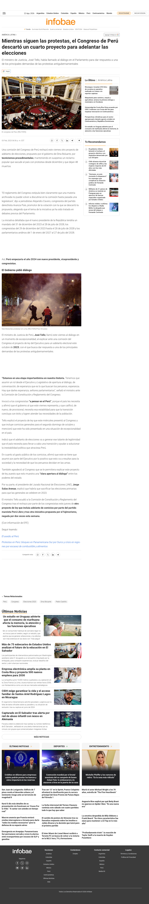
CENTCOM (78, 29)
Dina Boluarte (46, 602)
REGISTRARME (124, 13)
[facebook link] (17, 863)
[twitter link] (22, 863)
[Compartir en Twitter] (62, 140)
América (49, 854)
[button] (4, 13)
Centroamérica (98, 13)
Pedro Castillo (61, 602)
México (81, 13)
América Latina (8, 35)
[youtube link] (17, 868)
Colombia (64, 13)
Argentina (40, 13)
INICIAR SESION (139, 13)
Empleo (75, 854)
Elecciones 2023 (29, 602)
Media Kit (102, 871)
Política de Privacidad (128, 857)
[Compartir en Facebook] (57, 140)
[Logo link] (61, 21)
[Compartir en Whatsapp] (52, 140)
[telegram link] (22, 868)
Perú (88, 13)
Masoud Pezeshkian (90, 29)
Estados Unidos (53, 13)
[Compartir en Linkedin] (67, 140)
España (73, 13)
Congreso (15, 602)
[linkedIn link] (27, 868)
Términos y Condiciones (128, 854)
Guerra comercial (56, 29)
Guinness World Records (40, 29)
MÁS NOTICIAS (41, 737)
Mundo (109, 13)
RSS (48, 882)
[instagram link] (27, 863)
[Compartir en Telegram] (72, 140)
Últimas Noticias (48, 878)
